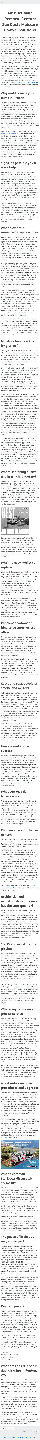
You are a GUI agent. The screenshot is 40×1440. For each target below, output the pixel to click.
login (31, 1437)
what (9, 1437)
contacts (25, 1437)
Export (9, 1428)
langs (19, 1437)
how (14, 1437)
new (4, 1437)
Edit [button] (2, 1428)
